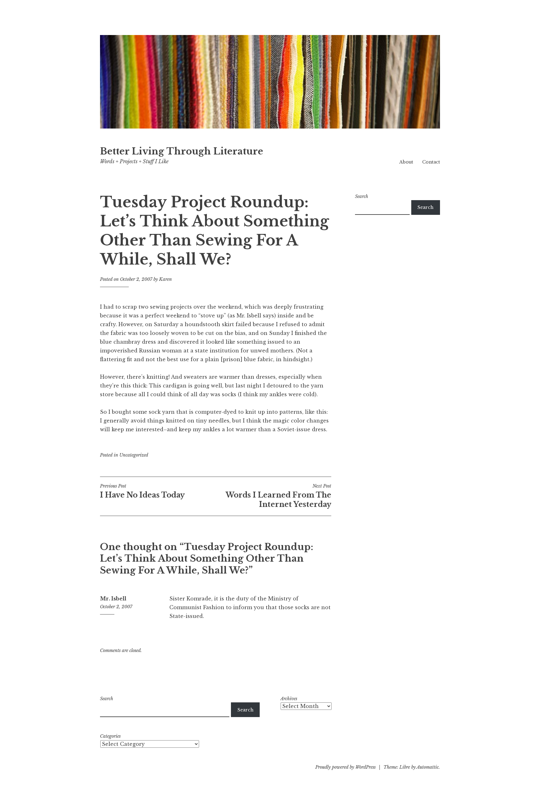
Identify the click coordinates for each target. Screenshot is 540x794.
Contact (431, 162)
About (406, 162)
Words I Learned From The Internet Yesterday (278, 496)
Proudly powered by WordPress (345, 767)
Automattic (428, 767)
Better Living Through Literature (181, 151)
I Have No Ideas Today (142, 491)
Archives (288, 698)
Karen (165, 279)
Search (361, 196)
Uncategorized (133, 455)
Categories (110, 736)
